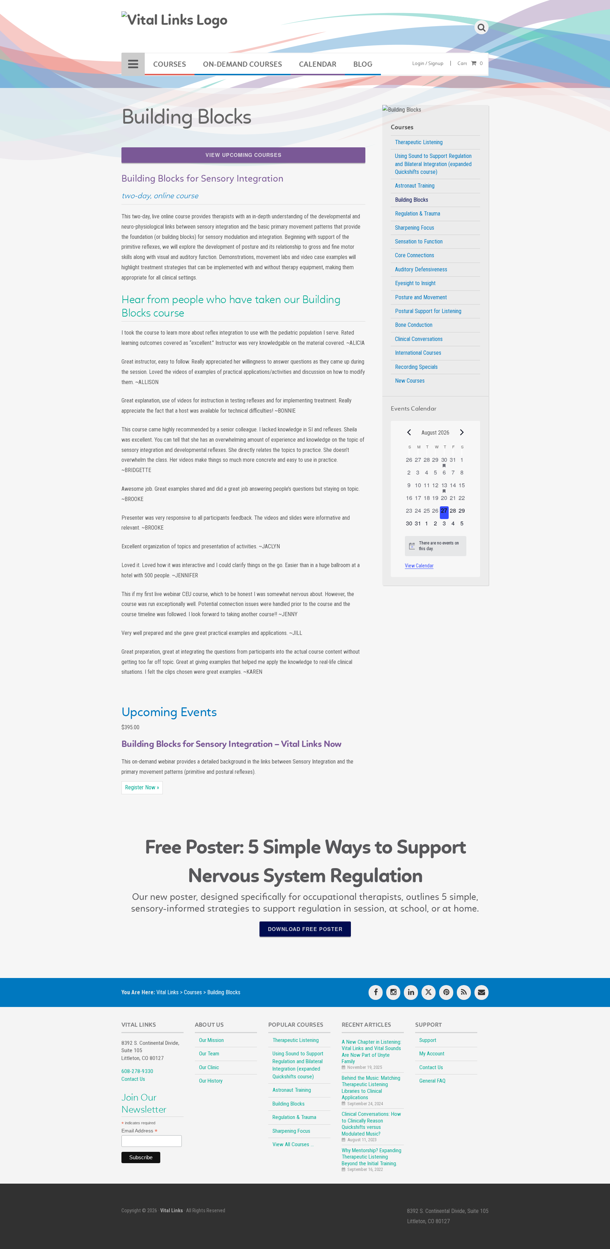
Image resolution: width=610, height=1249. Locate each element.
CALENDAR (317, 64)
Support (427, 1040)
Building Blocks (411, 199)
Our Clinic (209, 1067)
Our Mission (211, 1040)
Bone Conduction (413, 325)
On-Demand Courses (242, 64)
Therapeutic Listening (419, 142)
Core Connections (414, 255)
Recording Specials (416, 367)
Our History (210, 1081)
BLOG (362, 64)
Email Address (139, 1130)
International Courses (418, 352)
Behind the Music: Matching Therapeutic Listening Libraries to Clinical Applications (371, 1088)
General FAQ (432, 1081)
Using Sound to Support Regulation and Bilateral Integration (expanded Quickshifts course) (433, 164)
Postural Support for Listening (428, 311)
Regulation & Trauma (417, 213)
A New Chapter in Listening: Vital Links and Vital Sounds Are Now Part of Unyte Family (371, 1052)
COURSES (169, 64)
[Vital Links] (174, 24)
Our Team (209, 1053)
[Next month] (462, 432)
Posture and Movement (421, 297)
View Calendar (419, 565)
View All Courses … (293, 1144)
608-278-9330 (137, 1071)
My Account (431, 1053)
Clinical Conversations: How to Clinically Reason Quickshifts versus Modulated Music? (371, 1124)
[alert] (435, 546)
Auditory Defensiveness (421, 269)
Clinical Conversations (419, 339)
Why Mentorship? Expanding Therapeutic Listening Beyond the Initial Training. (371, 1157)
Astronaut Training (415, 185)
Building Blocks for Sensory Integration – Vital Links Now (231, 743)
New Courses (410, 380)
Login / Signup (427, 63)
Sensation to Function (419, 241)
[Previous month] (409, 432)
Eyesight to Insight (415, 283)
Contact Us (133, 1079)
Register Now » (142, 787)
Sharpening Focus (414, 227)
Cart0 (470, 63)
